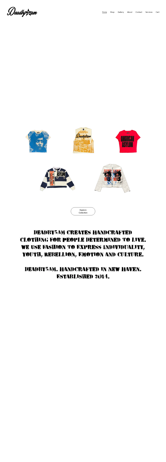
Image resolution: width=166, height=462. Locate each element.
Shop (112, 12)
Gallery (121, 12)
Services (149, 12)
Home (104, 12)
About (129, 12)
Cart (157, 12)
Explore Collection (83, 211)
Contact (139, 12)
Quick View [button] (57, 193)
